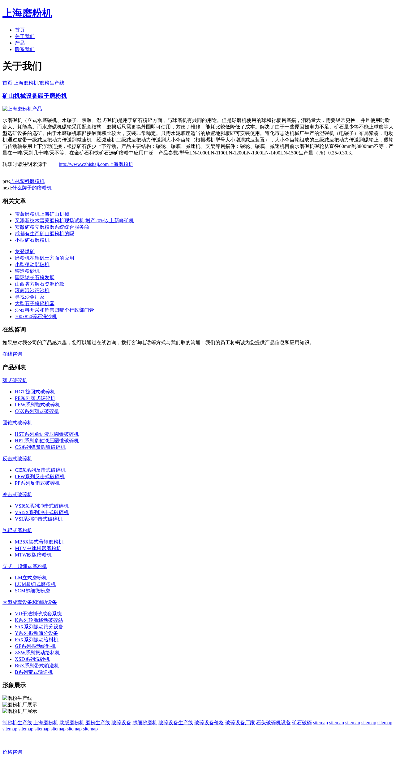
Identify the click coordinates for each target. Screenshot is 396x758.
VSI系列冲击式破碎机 (38, 519)
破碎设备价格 (209, 722)
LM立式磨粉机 (31, 577)
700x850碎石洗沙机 (36, 316)
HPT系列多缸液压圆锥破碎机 (47, 440)
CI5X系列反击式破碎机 (40, 470)
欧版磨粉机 (71, 722)
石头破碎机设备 (273, 722)
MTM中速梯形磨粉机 (38, 548)
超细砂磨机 (144, 722)
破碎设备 (121, 722)
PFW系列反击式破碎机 (40, 476)
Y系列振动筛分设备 (36, 633)
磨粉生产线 (52, 82)
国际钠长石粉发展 (34, 277)
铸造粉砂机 (27, 271)
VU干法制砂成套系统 (38, 613)
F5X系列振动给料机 (36, 639)
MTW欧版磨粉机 (33, 554)
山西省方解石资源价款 (39, 284)
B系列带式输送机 (34, 672)
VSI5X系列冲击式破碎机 (42, 512)
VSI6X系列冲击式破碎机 (42, 506)
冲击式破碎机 (17, 494)
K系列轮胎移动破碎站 (39, 620)
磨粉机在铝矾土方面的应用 (44, 258)
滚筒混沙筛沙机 (32, 290)
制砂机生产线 (17, 722)
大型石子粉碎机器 (34, 303)
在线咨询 (12, 354)
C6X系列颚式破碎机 (37, 411)
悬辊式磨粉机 (17, 530)
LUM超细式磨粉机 (35, 584)
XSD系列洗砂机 (32, 659)
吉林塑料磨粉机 (27, 181)
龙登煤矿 (25, 251)
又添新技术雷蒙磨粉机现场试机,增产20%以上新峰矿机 (74, 220)
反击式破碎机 (17, 458)
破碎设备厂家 (240, 722)
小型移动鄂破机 (32, 264)
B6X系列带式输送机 (37, 665)
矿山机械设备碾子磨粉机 (34, 96)
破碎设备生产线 (175, 722)
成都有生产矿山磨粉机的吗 (44, 233)
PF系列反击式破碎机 (37, 483)
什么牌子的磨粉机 (32, 187)
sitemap (320, 722)
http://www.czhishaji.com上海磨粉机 (96, 164)
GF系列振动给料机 (35, 646)
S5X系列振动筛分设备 (39, 626)
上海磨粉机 (45, 722)
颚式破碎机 (14, 380)
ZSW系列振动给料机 (37, 652)
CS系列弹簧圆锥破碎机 (40, 447)
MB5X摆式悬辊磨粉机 (39, 541)
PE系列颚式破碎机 (35, 398)
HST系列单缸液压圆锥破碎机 (47, 434)
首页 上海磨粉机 (20, 82)
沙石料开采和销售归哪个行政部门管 (54, 310)
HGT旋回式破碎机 (35, 391)
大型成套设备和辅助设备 (29, 602)
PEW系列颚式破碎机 (37, 404)
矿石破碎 (302, 722)
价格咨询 (12, 752)
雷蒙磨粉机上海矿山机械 (42, 214)
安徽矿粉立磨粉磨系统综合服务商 (52, 227)
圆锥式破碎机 (17, 422)
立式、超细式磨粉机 (24, 566)
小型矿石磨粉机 (32, 240)
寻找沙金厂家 (30, 297)
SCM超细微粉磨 (32, 590)
